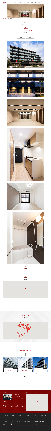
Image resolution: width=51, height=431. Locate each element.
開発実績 (24, 2)
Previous (4, 365)
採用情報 (32, 2)
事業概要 (20, 2)
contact (22, 406)
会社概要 (28, 2)
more (22, 398)
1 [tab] (24, 376)
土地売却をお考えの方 (37, 2)
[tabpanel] (10, 366)
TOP (3, 18)
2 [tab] (25, 376)
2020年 (21, 37)
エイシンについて (15, 2)
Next (47, 365)
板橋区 (30, 37)
